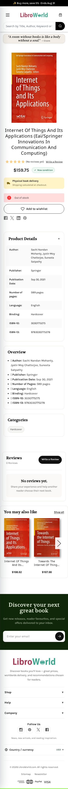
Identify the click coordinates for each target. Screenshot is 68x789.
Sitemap (26, 774)
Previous (4, 543)
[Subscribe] (59, 636)
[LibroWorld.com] (34, 661)
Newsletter (41, 774)
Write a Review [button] (54, 161)
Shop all (59, 512)
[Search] (60, 26)
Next (59, 543)
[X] (12, 218)
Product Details (22, 238)
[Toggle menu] (7, 15)
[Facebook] (6, 218)
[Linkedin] (18, 218)
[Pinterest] (25, 218)
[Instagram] (21, 729)
